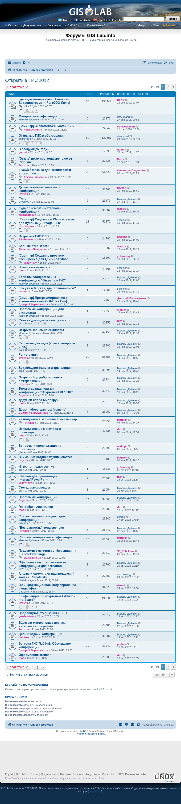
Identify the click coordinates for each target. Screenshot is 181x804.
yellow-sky (30, 262)
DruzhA (122, 187)
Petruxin (24, 165)
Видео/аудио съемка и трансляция (45, 367)
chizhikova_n (26, 580)
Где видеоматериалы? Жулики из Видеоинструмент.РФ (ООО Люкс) (44, 100)
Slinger (121, 309)
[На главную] (90, 10)
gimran (22, 452)
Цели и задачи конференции (40, 634)
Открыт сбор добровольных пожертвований (40, 379)
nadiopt (122, 236)
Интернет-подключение (36, 466)
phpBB (82, 731)
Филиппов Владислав (131, 170)
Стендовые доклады (34, 487)
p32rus (23, 569)
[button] (173, 87)
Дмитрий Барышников (33, 304)
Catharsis (24, 591)
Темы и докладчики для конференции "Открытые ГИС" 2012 (46, 390)
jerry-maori (123, 116)
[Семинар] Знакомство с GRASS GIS (46, 126)
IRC (120, 774)
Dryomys (24, 201)
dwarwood (123, 136)
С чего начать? (96, 25)
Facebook (84, 20)
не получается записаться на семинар (48, 419)
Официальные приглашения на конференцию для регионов (42, 564)
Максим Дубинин (29, 119)
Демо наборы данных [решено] (42, 409)
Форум (142, 25)
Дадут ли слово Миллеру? (38, 400)
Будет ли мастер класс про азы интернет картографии (42, 624)
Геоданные (54, 25)
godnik (23, 152)
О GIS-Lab (73, 25)
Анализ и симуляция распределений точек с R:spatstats (46, 575)
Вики (105, 774)
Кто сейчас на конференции (26, 684)
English (116, 20)
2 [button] (168, 87)
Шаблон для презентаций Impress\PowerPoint (38, 477)
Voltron (121, 246)
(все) (97, 774)
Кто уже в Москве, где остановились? (47, 288)
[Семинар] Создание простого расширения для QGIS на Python (44, 257)
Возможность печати (34, 267)
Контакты (65, 774)
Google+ (102, 20)
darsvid (121, 208)
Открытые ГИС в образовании (42, 135)
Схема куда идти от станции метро (45, 320)
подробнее (95, 791)
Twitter (67, 20)
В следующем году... (34, 149)
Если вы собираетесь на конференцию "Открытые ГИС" (42, 278)
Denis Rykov (26, 226)
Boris (120, 99)
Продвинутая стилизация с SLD (43, 613)
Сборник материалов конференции (46, 537)
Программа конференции (38, 497)
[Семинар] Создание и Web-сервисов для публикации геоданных (47, 221)
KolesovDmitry (33, 129)
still (25, 106)
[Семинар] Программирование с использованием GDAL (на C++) (43, 299)
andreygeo (25, 138)
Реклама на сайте (135, 774)
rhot (21, 270)
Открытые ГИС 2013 (34, 236)
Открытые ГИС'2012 (27, 80)
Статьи (12, 25)
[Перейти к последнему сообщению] (126, 99)
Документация (32, 25)
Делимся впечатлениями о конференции (39, 188)
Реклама (171, 25)
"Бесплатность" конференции (41, 527)
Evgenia (24, 193)
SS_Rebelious (27, 239)
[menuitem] (27, 63)
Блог (156, 25)
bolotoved (25, 637)
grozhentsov (26, 214)
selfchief (122, 220)
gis (20, 323)
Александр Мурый (35, 177)
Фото (22, 198)
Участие (78, 774)
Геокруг (169, 781)
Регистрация (28, 354)
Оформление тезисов (35, 655)
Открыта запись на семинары (41, 330)
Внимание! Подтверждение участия (46, 457)
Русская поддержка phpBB (91, 733)
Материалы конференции (38, 116)
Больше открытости (34, 246)
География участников (36, 506)
